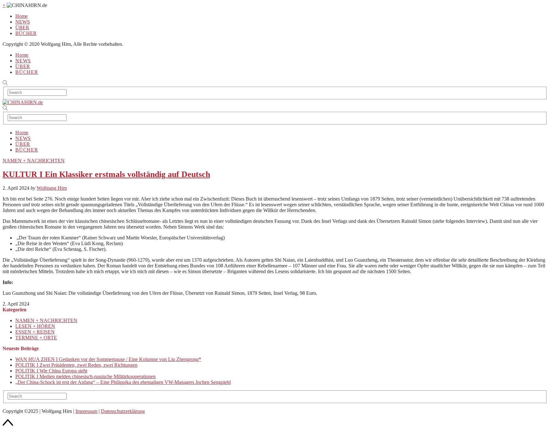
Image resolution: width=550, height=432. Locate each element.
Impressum (86, 411)
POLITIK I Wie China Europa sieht (51, 370)
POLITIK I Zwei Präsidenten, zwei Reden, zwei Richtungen (76, 365)
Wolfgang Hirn (52, 188)
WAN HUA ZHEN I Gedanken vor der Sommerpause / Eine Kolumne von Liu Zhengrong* (108, 359)
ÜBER (22, 27)
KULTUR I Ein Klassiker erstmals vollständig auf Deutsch (106, 174)
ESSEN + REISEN (35, 332)
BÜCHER (26, 33)
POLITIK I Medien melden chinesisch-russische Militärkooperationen (85, 376)
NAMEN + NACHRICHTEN (34, 160)
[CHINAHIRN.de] (23, 102)
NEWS (22, 22)
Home (21, 16)
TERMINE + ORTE (36, 337)
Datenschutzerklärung (123, 411)
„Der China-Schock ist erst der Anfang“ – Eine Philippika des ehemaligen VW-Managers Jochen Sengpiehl (123, 382)
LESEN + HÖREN (35, 326)
